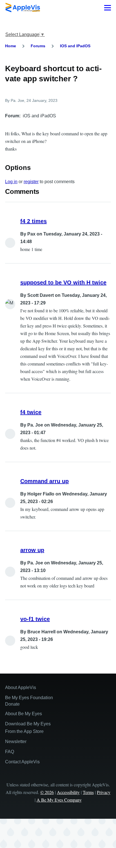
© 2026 (47, 792)
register (31, 181)
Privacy (103, 792)
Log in (11, 181)
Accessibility (68, 792)
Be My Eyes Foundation (29, 697)
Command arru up (44, 481)
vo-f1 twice (35, 619)
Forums (38, 46)
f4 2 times (33, 221)
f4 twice (30, 412)
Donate (12, 704)
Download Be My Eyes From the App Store (28, 727)
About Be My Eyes (23, 713)
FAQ (9, 751)
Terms (88, 792)
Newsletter (15, 741)
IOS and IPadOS (75, 46)
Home (10, 46)
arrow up (32, 550)
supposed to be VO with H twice (63, 282)
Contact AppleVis (22, 761)
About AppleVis (20, 687)
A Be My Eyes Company (59, 800)
